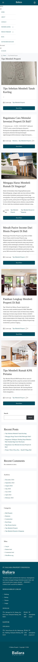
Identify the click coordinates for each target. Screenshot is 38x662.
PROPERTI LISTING (6, 27)
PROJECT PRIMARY (6, 32)
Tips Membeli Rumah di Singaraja (27, 211)
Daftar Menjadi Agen (7, 41)
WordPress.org (9, 555)
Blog (2, 36)
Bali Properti (8, 513)
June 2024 (8, 491)
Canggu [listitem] (6, 603)
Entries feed (8, 549)
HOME (3, 12)
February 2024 (9, 497)
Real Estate (8, 522)
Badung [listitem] (6, 597)
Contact (3, 22)
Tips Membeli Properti (19, 102)
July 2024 (8, 488)
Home (4, 55)
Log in (7, 546)
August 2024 (8, 485)
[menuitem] (11, 51)
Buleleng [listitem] (6, 594)
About (3, 17)
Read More (19, 108)
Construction (8, 519)
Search (6, 413)
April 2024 (8, 494)
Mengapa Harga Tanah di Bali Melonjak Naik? (18, 436)
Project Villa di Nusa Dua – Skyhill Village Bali (18, 450)
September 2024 (9, 482)
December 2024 (9, 479)
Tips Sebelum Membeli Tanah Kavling (15, 433)
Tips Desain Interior (10, 525)
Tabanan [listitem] (6, 600)
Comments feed (9, 552)
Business (15, 140)
